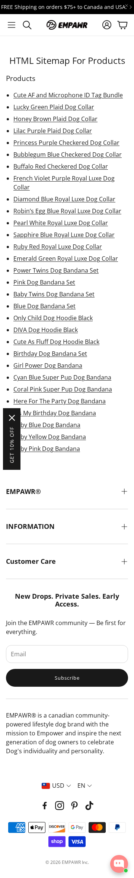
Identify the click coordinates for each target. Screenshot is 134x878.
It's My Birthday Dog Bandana (54, 413)
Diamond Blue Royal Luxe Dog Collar (64, 199)
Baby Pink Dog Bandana (46, 449)
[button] (11, 24)
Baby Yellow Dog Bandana (49, 437)
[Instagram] (59, 805)
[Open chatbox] (119, 864)
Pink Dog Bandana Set (44, 282)
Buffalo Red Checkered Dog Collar (60, 166)
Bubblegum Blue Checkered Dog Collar (67, 154)
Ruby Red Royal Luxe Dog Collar (57, 247)
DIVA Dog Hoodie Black (45, 330)
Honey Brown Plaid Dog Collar (55, 119)
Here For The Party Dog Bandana (59, 401)
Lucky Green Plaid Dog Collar (53, 107)
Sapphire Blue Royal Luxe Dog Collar (64, 235)
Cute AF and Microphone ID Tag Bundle (68, 95)
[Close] (12, 418)
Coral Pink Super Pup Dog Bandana (62, 389)
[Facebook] (44, 805)
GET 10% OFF (11, 445)
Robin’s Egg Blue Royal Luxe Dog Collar (67, 211)
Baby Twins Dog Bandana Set (54, 294)
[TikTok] (89, 805)
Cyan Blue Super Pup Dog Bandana (62, 377)
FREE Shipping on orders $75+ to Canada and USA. (64, 7)
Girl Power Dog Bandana (47, 365)
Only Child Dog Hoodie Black (53, 318)
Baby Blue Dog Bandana (46, 425)
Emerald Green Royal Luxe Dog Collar (65, 258)
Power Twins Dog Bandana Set (56, 270)
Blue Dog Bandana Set (44, 306)
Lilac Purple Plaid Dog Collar (52, 131)
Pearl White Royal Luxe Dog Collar (60, 223)
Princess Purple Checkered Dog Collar (66, 143)
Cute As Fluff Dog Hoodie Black (56, 342)
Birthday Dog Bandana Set (50, 353)
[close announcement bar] (126, 5)
